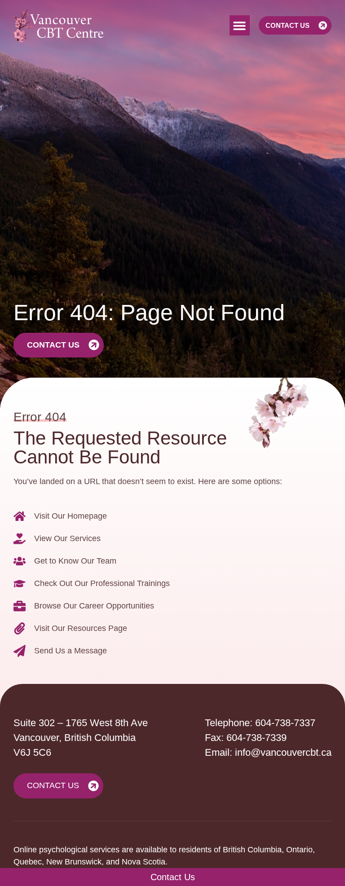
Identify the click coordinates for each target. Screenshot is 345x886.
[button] (240, 25)
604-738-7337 (285, 722)
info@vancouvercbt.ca (283, 752)
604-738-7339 (256, 737)
